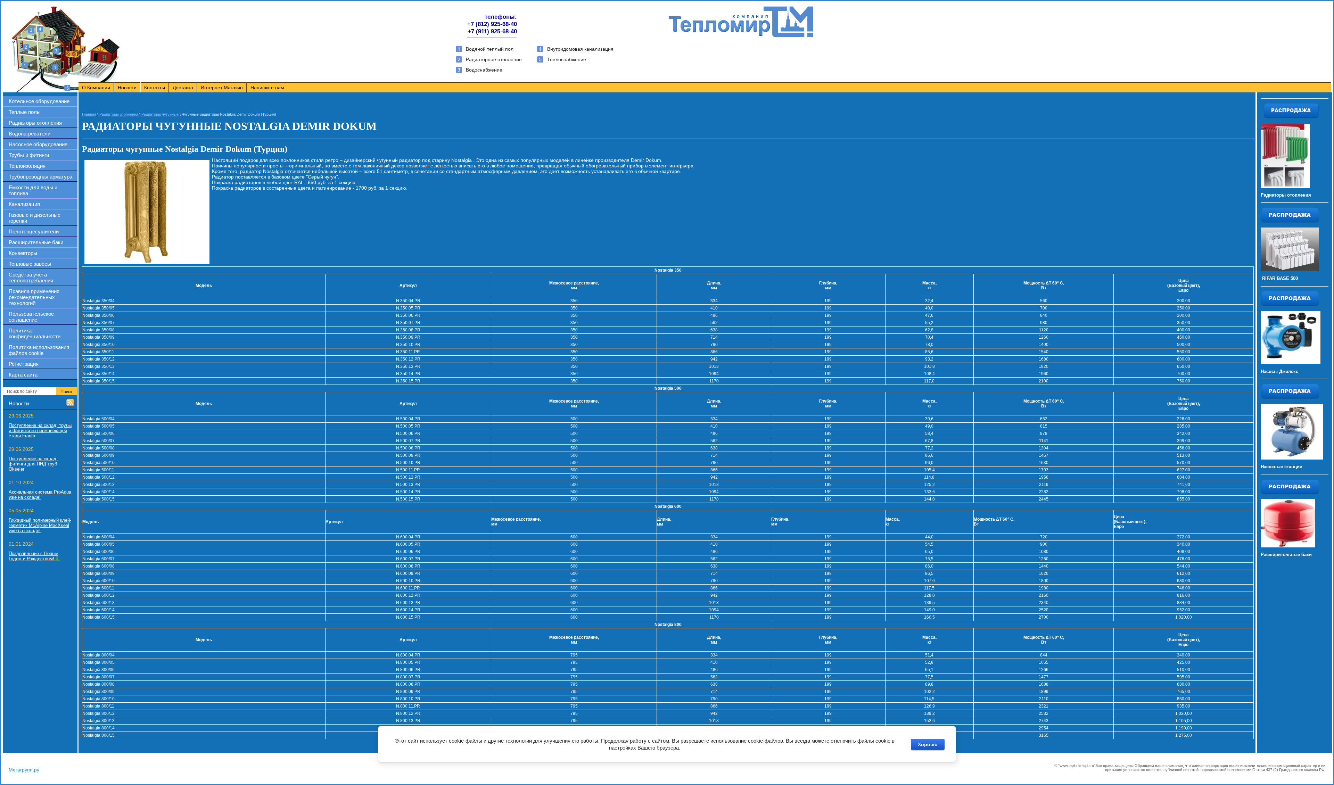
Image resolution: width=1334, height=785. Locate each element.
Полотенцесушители (34, 231)
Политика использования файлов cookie (39, 350)
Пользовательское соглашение (31, 317)
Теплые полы (25, 112)
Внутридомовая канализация (580, 49)
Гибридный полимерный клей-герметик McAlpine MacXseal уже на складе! (40, 525)
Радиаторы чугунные (160, 114)
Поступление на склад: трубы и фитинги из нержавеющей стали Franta (40, 430)
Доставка (183, 87)
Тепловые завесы (30, 264)
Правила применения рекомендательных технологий (34, 297)
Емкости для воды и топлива (33, 190)
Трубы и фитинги (29, 155)
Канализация (24, 204)
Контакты (154, 87)
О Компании (96, 87)
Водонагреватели (29, 134)
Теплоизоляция (27, 166)
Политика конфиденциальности (34, 333)
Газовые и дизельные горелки (34, 218)
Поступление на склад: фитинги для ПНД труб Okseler (33, 464)
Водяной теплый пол (489, 49)
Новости (127, 87)
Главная (89, 114)
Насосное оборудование (38, 144)
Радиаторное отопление (494, 59)
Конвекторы (23, 253)
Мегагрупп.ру (24, 769)
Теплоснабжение (566, 59)
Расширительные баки (36, 242)
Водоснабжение (484, 70)
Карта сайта (23, 375)
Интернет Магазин (222, 87)
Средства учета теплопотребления (31, 277)
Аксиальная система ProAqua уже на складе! (40, 494)
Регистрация (24, 364)
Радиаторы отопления (35, 123)
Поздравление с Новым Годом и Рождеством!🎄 (34, 556)
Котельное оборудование (39, 101)
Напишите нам (267, 87)
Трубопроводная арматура (40, 177)
